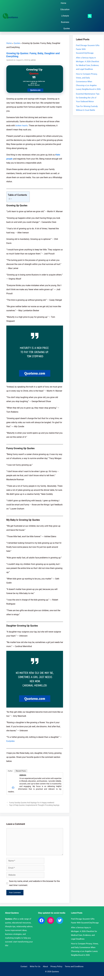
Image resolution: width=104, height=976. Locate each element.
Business (65, 22)
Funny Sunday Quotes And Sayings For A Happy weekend (31, 803)
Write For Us (35, 966)
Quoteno (8, 919)
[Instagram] (50, 920)
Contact (24, 966)
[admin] (13, 783)
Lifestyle (65, 16)
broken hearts (21, 125)
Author (10, 771)
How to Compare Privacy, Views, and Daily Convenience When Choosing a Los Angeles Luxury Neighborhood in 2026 (88, 81)
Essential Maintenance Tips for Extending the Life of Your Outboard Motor (87, 98)
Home (63, 3)
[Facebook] (13, 787)
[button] (90, 16)
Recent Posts (21, 771)
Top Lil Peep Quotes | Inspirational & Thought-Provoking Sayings (34, 805)
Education (65, 9)
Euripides (10, 741)
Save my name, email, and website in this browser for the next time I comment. (34, 883)
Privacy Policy (56, 966)
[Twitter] (59, 920)
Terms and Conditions (74, 966)
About (45, 966)
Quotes (66, 28)
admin (22, 775)
